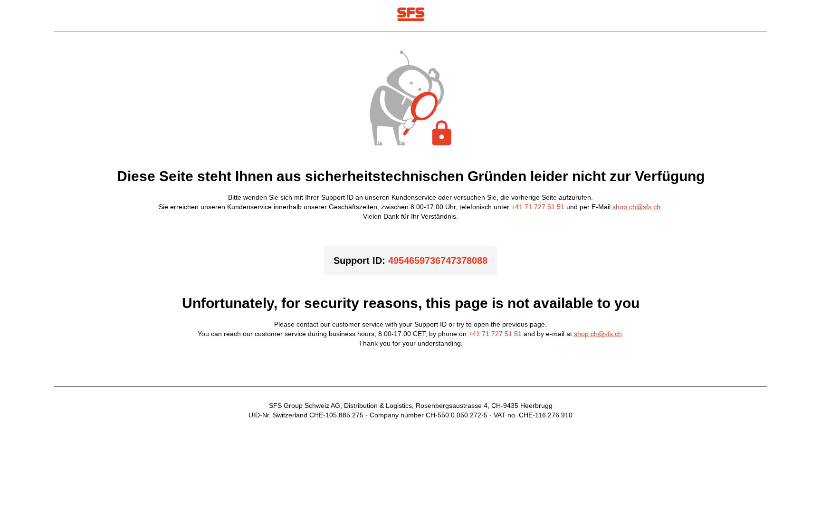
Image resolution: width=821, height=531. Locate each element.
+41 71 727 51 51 (537, 207)
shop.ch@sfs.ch (636, 207)
